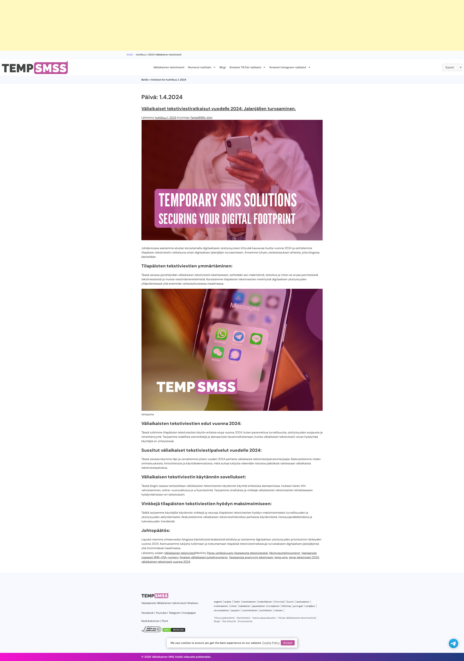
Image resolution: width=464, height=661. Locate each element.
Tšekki (236, 601)
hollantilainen (265, 601)
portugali (298, 606)
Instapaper (189, 613)
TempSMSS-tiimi (201, 117)
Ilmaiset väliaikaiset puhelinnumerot (204, 557)
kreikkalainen (221, 606)
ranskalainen (302, 601)
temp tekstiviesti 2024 (304, 557)
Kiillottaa (286, 606)
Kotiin (130, 54)
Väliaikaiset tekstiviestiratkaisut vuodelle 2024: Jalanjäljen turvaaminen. (218, 108)
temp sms (281, 557)
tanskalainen (249, 601)
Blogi (222, 67)
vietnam (278, 610)
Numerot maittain (199, 67)
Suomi (290, 601)
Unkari (233, 606)
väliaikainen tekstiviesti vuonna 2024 (165, 562)
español (235, 610)
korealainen (273, 606)
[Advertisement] (109, 25)
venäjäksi (310, 606)
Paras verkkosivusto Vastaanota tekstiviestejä (237, 553)
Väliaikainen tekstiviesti (168, 67)
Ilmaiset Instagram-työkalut (287, 67)
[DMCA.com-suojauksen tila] (174, 631)
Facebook (147, 613)
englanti (218, 601)
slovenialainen (221, 610)
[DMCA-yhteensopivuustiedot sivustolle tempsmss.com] (151, 631)
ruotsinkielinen (249, 610)
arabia (227, 601)
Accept (287, 643)
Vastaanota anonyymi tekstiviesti (251, 557)
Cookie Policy (271, 643)
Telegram (174, 613)
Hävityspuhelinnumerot (284, 553)
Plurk (165, 621)
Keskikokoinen (150, 621)
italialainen (244, 606)
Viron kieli (279, 601)
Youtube (161, 613)
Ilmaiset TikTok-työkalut (245, 67)
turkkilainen (266, 610)
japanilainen (258, 606)
